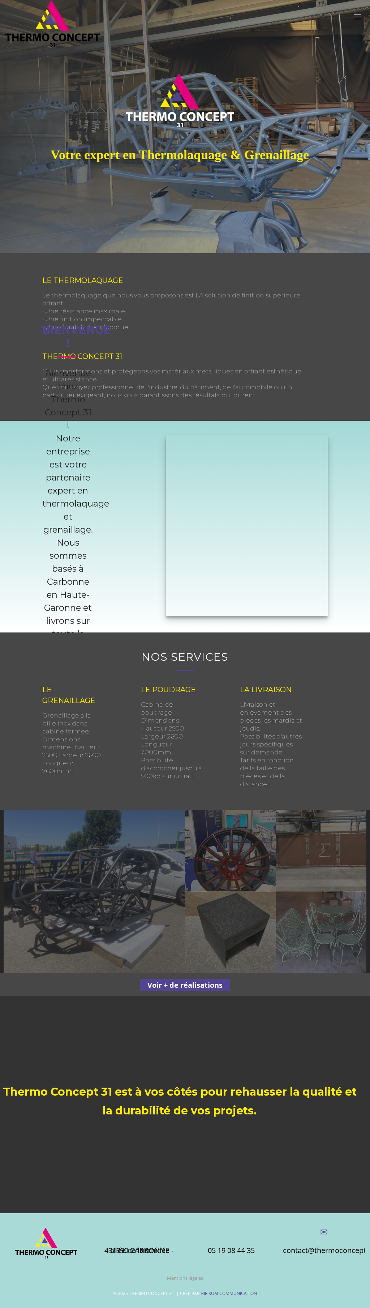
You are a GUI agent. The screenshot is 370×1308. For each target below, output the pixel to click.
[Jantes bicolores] (230, 851)
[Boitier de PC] (230, 932)
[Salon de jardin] (321, 932)
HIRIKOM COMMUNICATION (229, 1293)
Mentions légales (185, 1278)
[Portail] (321, 851)
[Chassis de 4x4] (94, 891)
